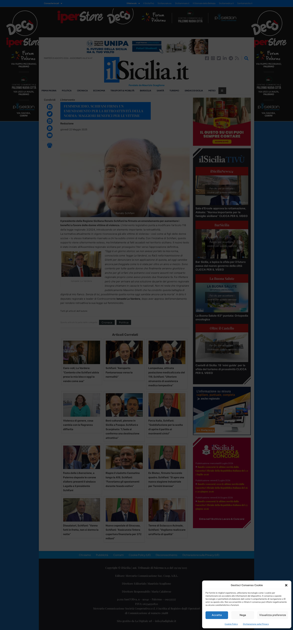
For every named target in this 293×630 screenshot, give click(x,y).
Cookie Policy (231, 624)
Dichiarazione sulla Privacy (256, 624)
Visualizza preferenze (272, 615)
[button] (286, 585)
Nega (243, 615)
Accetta (217, 615)
